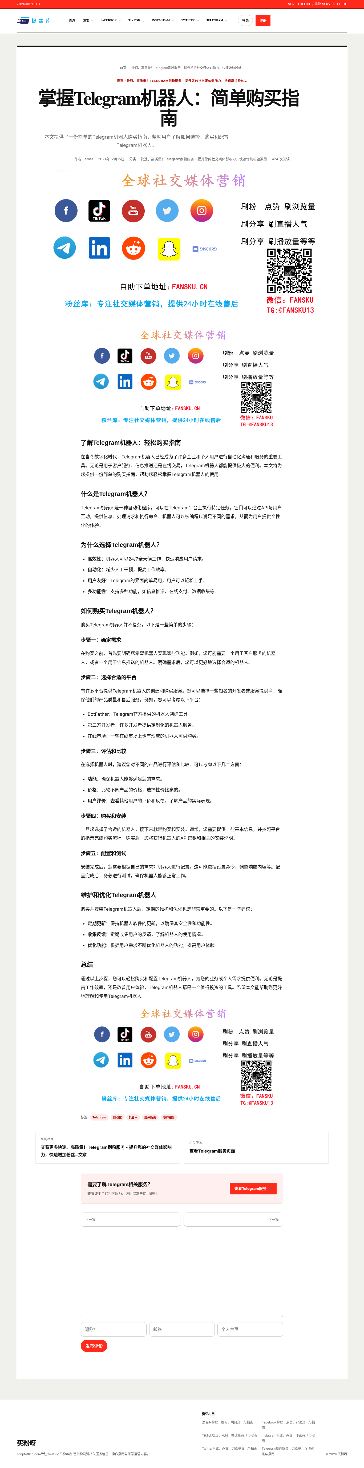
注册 (263, 20)
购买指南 (150, 1117)
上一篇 (90, 1219)
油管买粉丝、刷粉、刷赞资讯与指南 (227, 1422)
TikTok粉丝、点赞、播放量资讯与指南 (229, 1435)
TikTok (134, 20)
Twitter (188, 20)
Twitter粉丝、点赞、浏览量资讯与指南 (229, 1448)
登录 (245, 20)
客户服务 (169, 1117)
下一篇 (273, 1219)
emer (89, 159)
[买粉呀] (34, 21)
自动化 (117, 1117)
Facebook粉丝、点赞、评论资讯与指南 (288, 1425)
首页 (72, 20)
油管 (86, 20)
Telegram (215, 20)
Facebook (108, 20)
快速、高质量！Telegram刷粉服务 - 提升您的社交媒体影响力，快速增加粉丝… (188, 68)
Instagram (161, 20)
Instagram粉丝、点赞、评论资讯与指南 (288, 1438)
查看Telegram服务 (253, 1188)
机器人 (133, 1117)
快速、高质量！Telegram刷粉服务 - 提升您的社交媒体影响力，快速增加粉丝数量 (204, 159)
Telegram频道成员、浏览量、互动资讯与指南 (288, 1451)
